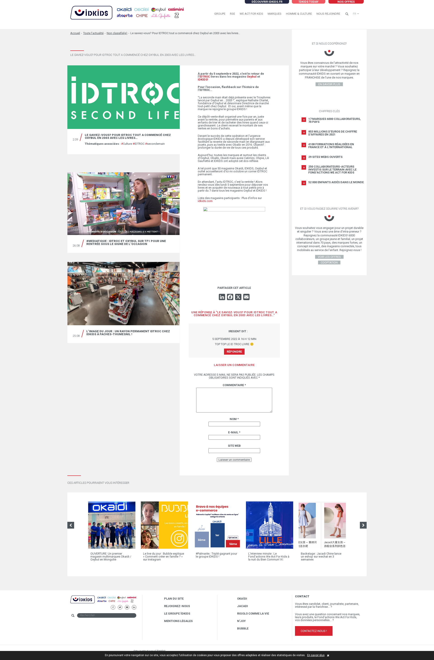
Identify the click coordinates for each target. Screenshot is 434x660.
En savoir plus (316, 655)
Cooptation (329, 262)
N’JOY (241, 621)
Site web (234, 445)
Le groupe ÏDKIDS (177, 613)
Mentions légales (178, 621)
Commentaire (234, 385)
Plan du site (174, 598)
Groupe (219, 13)
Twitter (120, 606)
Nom (234, 419)
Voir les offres (329, 257)
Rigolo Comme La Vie (253, 613)
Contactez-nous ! (314, 631)
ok (140, 615)
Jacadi (242, 606)
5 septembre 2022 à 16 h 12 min (234, 339)
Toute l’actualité (93, 33)
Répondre (234, 351)
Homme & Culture (299, 13)
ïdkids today (308, 1)
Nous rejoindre (328, 13)
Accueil (75, 33)
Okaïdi (242, 598)
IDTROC (138, 143)
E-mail (234, 432)
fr (354, 13)
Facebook (113, 606)
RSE (232, 13)
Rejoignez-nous (177, 606)
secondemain (155, 143)
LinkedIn (134, 606)
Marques (274, 13)
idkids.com (205, 201)
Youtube (127, 606)
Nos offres (346, 1)
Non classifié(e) (117, 33)
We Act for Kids (251, 13)
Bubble (242, 628)
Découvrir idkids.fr (267, 1)
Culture (126, 143)
